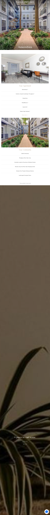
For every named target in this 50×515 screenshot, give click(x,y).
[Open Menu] (48, 2)
